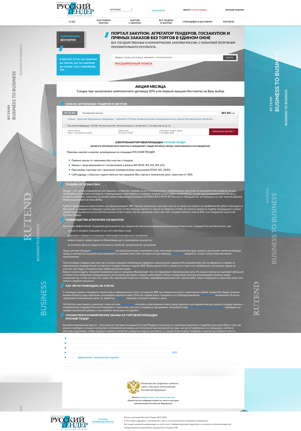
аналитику (177, 253)
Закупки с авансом (135, 21)
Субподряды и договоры (197, 21)
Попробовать (70, 36)
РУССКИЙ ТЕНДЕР (175, 142)
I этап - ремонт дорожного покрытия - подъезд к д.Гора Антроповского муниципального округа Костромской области (140, 119)
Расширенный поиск (134, 63)
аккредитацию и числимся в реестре (157, 397)
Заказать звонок (158, 10)
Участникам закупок (104, 21)
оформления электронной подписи (98, 357)
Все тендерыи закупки (166, 21)
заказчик (120, 298)
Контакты (228, 21)
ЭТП (174, 352)
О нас (72, 21)
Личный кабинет (234, 10)
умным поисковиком (103, 250)
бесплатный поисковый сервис (206, 307)
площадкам (127, 304)
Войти (186, 10)
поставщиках (207, 295)
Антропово (121, 10)
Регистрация (199, 10)
